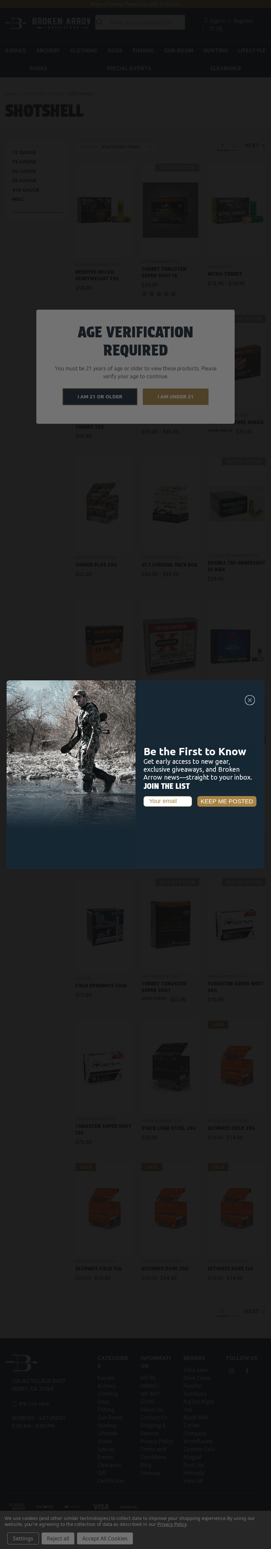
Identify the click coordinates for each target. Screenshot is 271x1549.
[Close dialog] (250, 700)
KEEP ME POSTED (227, 801)
